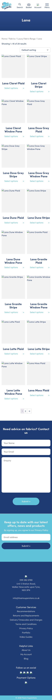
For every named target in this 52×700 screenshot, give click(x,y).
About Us (26, 649)
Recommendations (26, 611)
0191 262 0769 (26, 579)
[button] (20, 4)
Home (4, 38)
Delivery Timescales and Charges (26, 619)
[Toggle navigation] (47, 4)
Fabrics (12, 38)
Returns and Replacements (26, 615)
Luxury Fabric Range (26, 38)
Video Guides (26, 636)
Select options (11, 88)
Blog (26, 658)
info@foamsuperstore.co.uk (26, 597)
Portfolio (26, 632)
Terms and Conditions (26, 623)
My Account (26, 654)
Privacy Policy (41, 530)
